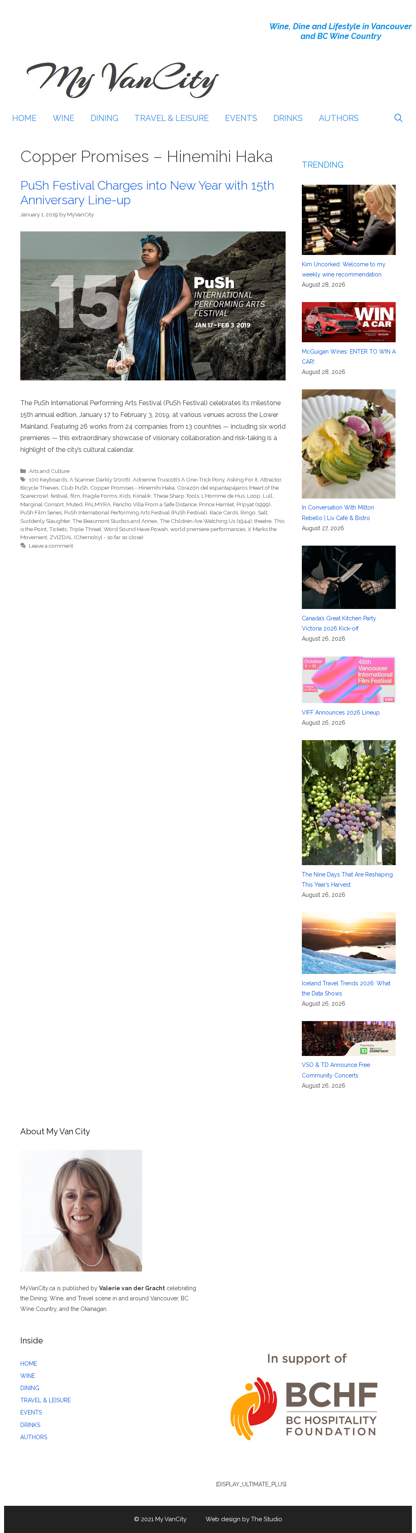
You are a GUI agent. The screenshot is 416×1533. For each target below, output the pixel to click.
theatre (262, 521)
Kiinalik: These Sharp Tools (166, 495)
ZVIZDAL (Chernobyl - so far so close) (96, 537)
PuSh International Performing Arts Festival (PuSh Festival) (135, 512)
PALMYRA (97, 504)
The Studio (266, 1519)
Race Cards (224, 512)
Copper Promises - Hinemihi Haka (132, 487)
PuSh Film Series (41, 512)
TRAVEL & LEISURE (171, 118)
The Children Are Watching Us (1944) (206, 521)
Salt (262, 512)
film (75, 495)
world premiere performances (207, 529)
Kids (124, 495)
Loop (253, 495)
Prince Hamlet (216, 504)
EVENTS (241, 118)
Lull (268, 495)
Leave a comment (51, 545)
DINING (104, 118)
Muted (74, 504)
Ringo (248, 512)
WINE (63, 118)
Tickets (58, 529)
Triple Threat (85, 529)
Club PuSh (74, 487)
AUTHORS (339, 118)
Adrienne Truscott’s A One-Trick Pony (178, 479)
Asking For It (242, 479)
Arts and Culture (49, 471)
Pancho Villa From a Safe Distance (155, 504)
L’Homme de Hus (223, 495)
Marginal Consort (42, 504)
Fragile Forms (99, 495)
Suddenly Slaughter (45, 521)
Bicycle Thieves (39, 487)
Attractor (270, 479)
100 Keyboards (48, 479)
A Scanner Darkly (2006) (99, 479)
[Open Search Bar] (398, 118)
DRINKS (288, 118)
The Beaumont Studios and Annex (114, 521)
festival (59, 495)
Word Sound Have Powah (136, 529)
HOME (24, 118)
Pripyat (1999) (253, 504)
